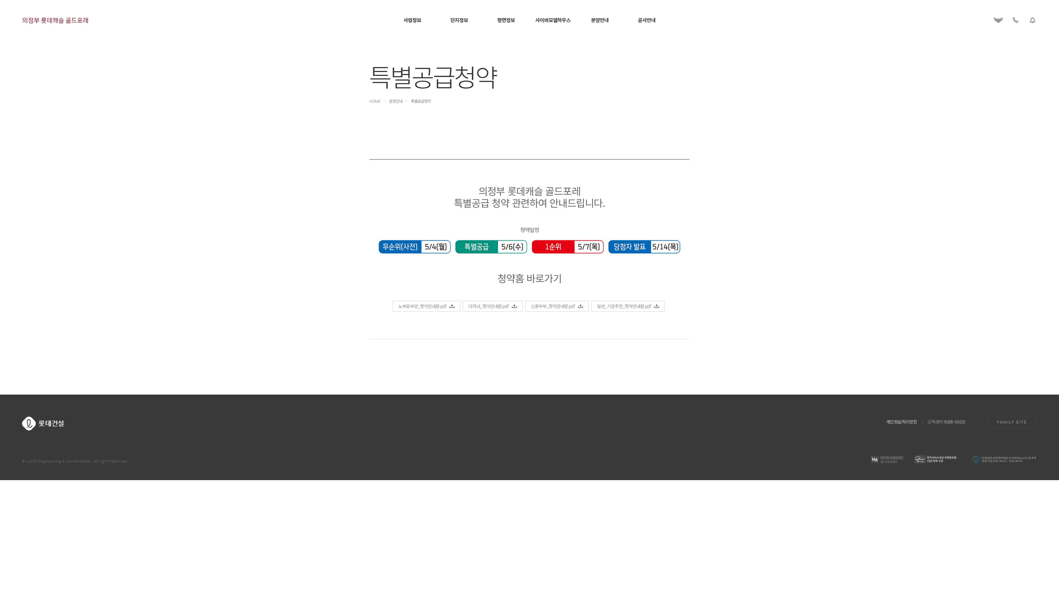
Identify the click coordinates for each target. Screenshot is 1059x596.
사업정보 (412, 20)
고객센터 (946, 421)
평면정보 (506, 20)
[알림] (1032, 20)
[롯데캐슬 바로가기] (998, 20)
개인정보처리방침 (901, 421)
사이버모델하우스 (553, 20)
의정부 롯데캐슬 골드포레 (55, 20)
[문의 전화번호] (1015, 20)
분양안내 (600, 20)
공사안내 (647, 20)
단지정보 (459, 20)
